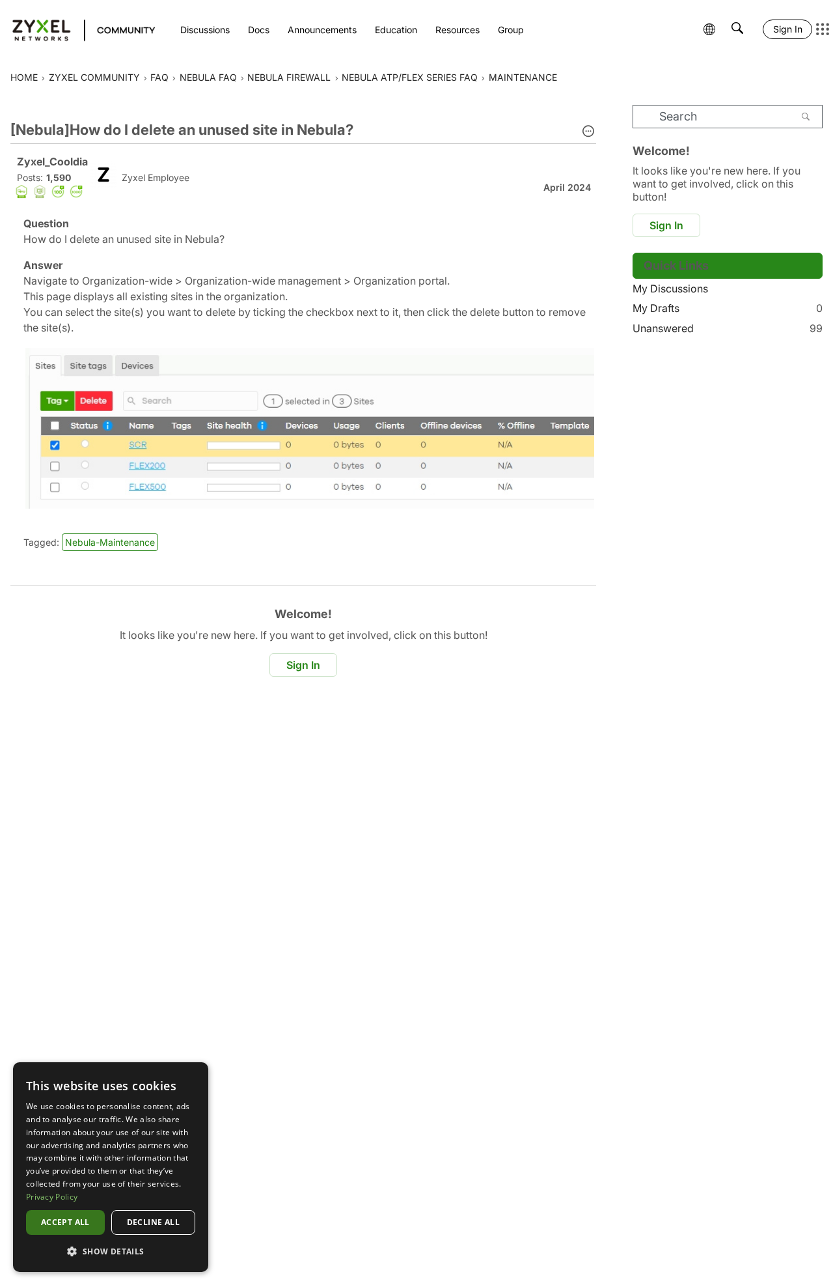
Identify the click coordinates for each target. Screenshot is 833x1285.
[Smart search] (737, 29)
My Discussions (670, 288)
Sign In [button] (303, 664)
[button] (588, 132)
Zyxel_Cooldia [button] (52, 161)
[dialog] (110, 1167)
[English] (78, 29)
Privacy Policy (51, 1196)
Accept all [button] (65, 1222)
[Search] (805, 116)
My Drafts (728, 308)
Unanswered (728, 328)
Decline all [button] (153, 1222)
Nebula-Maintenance (110, 542)
